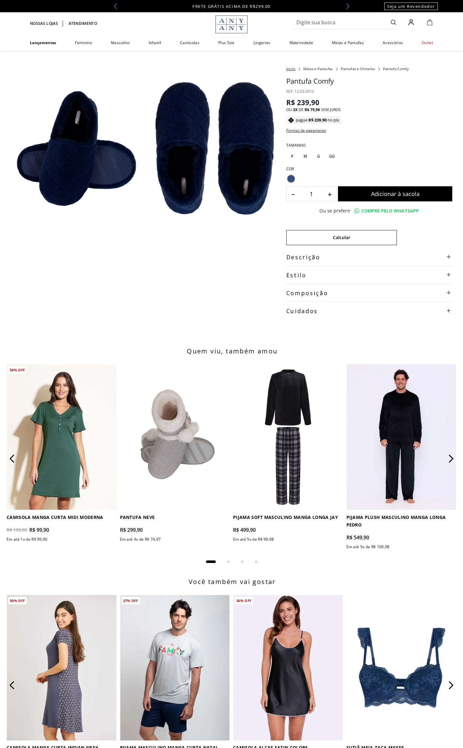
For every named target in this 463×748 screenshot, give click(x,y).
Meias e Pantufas (318, 68)
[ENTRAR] (411, 22)
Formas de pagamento (306, 130)
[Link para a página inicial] (291, 69)
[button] (292, 156)
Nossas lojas (44, 23)
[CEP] (341, 232)
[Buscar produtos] (393, 22)
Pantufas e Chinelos (358, 68)
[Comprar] (395, 193)
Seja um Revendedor (411, 6)
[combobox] (344, 22)
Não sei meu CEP (301, 252)
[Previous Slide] (117, 6)
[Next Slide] (346, 6)
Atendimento (83, 23)
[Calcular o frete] (424, 237)
